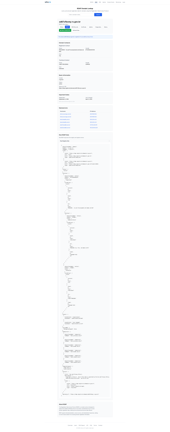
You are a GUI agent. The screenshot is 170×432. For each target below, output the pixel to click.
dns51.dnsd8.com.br (65, 125)
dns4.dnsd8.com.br (65, 122)
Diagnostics (98, 27)
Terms (95, 425)
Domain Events (110, 2)
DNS (100, 2)
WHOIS (91, 2)
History (106, 27)
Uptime (104, 2)
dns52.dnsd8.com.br (65, 127)
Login (124, 2)
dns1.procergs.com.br (65, 114)
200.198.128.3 (93, 116)
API (87, 425)
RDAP (96, 2)
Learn (75, 425)
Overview (70, 425)
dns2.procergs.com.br (65, 116)
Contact (100, 425)
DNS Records (75, 27)
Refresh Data (76, 30)
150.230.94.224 (94, 127)
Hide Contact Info (65, 30)
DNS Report (82, 425)
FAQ (91, 425)
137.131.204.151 (93, 125)
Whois (61, 27)
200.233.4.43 (93, 122)
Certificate (83, 27)
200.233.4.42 (93, 119)
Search (98, 14)
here (92, 36)
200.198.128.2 (93, 114)
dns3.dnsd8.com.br (65, 119)
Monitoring (118, 2)
